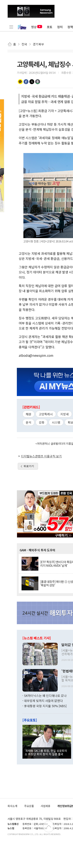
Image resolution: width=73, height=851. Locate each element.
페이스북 (26, 81)
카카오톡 (20, 81)
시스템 (56, 422)
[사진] (40, 653)
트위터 (31, 81)
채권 (28, 414)
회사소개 (12, 806)
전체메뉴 (11, 27)
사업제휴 (45, 806)
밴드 (37, 81)
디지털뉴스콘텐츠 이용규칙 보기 (41, 456)
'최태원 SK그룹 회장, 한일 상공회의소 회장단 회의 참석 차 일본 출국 (46, 752)
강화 (41, 422)
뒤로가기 (29, 466)
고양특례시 (46, 414)
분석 (28, 422)
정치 (60, 27)
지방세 (64, 414)
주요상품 (29, 806)
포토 (49, 27)
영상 (34, 27)
